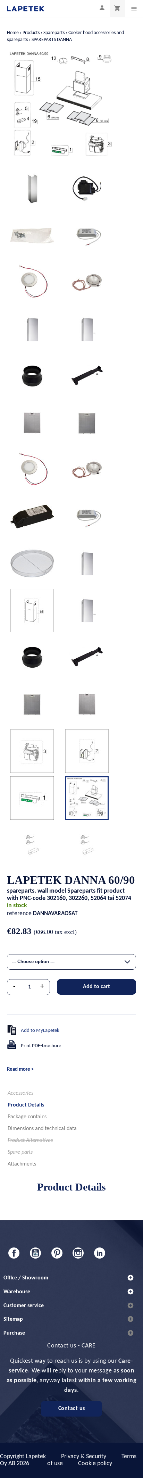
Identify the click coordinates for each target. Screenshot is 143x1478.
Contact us (71, 1408)
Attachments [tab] (22, 1164)
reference (19, 913)
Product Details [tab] (26, 1105)
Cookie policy (95, 1463)
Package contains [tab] (27, 1117)
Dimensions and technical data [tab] (42, 1129)
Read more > (20, 1069)
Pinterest (56, 1253)
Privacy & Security (83, 1456)
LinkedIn (99, 1253)
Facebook (13, 1253)
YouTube (35, 1253)
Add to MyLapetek (40, 1030)
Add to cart (96, 986)
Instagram (78, 1253)
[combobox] (71, 962)
